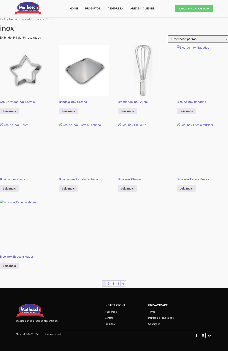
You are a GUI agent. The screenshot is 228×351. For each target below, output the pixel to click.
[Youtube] (209, 335)
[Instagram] (203, 335)
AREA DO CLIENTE (142, 8)
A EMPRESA (115, 8)
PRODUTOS (92, 8)
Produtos (110, 323)
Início (3, 19)
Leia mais (9, 111)
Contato (109, 317)
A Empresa (111, 311)
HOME (74, 8)
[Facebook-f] (196, 335)
